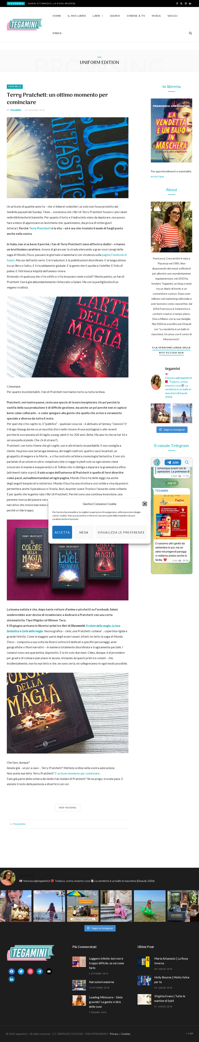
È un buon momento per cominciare (77, 773)
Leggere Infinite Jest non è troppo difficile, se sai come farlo (106, 963)
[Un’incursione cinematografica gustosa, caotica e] (161, 413)
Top (190, 1033)
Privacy (114, 1033)
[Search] (189, 33)
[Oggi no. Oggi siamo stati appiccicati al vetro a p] (182, 413)
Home (57, 15)
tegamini (15, 110)
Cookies (125, 1033)
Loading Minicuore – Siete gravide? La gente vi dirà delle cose (106, 1001)
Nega (83, 532)
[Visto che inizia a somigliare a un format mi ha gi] (83, 906)
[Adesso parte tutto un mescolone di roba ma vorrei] (116, 906)
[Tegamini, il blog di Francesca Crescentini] (24, 24)
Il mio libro (77, 15)
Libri (96, 15)
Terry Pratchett (40, 228)
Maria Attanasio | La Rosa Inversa (51, 3)
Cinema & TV (136, 15)
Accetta (62, 532)
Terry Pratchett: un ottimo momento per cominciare (57, 99)
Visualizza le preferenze (121, 532)
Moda (156, 15)
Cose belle (14, 86)
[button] (145, 504)
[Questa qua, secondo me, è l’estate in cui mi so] (149, 906)
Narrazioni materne (101, 982)
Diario (115, 15)
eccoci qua (157, 176)
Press (57, 33)
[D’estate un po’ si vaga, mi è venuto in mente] (183, 906)
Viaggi (173, 15)
